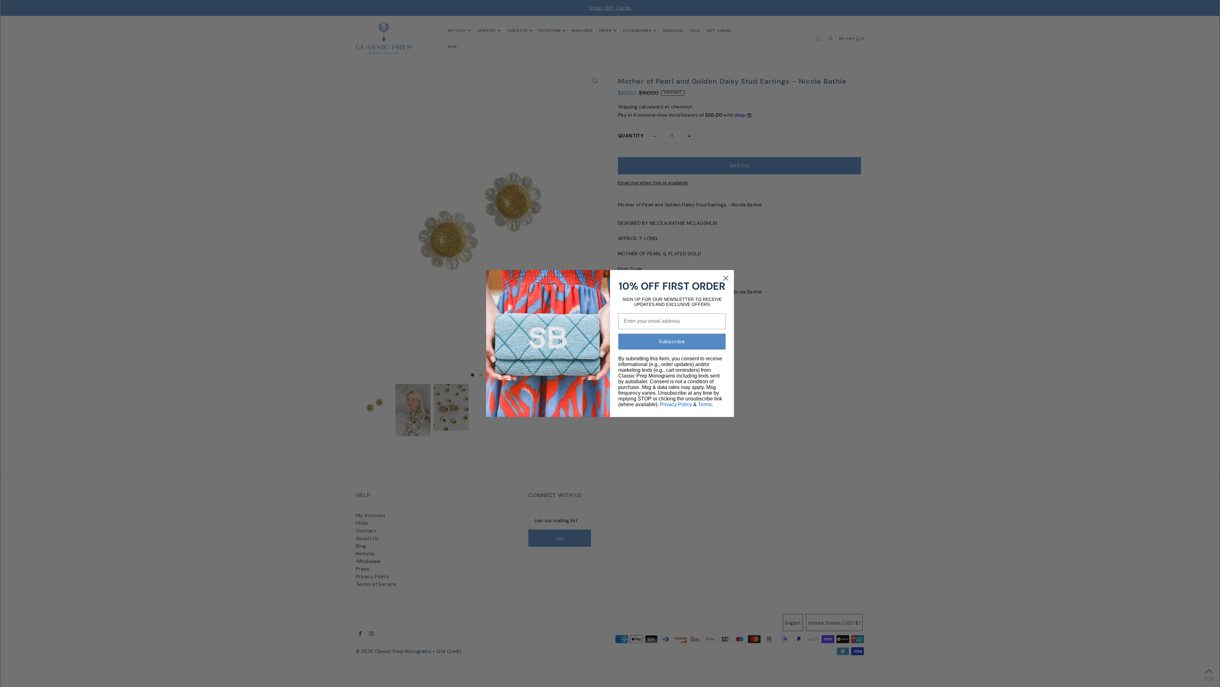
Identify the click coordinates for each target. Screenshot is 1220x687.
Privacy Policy (676, 404)
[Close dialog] (725, 278)
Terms (705, 404)
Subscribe (672, 341)
